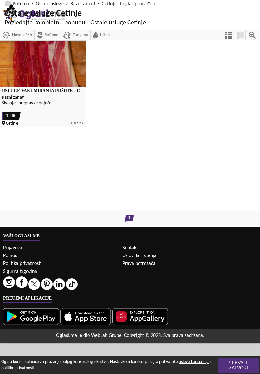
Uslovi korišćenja (139, 255)
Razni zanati (82, 4)
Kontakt (130, 247)
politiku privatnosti (17, 368)
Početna (21, 4)
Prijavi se (12, 247)
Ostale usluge (50, 4)
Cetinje (109, 4)
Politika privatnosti (22, 263)
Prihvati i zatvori (238, 365)
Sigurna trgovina (20, 271)
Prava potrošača (139, 263)
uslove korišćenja (194, 361)
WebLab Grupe (106, 335)
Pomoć (10, 255)
